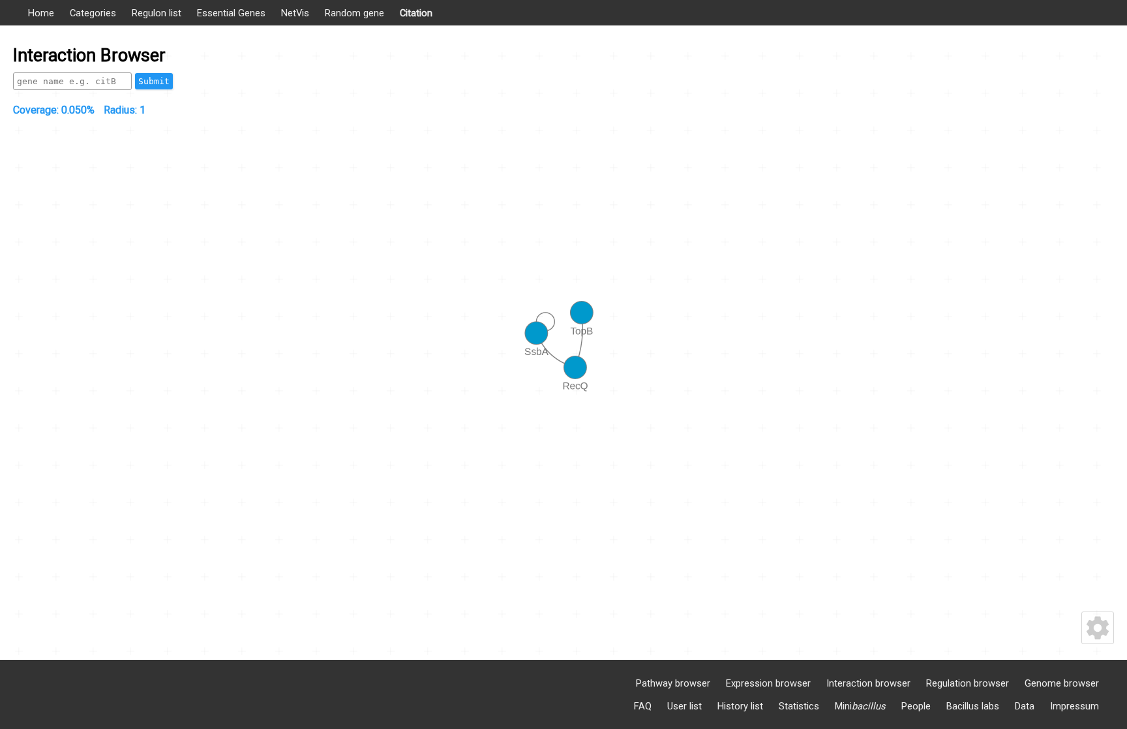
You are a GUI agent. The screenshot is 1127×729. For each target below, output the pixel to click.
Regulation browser (967, 683)
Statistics (799, 706)
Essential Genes (231, 13)
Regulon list (156, 13)
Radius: (124, 110)
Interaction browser (868, 683)
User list (684, 706)
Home (41, 13)
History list (740, 706)
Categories (93, 13)
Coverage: (54, 110)
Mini (860, 706)
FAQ (643, 706)
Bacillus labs (972, 706)
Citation (416, 13)
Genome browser (1062, 683)
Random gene (354, 13)
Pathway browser (673, 683)
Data (1024, 706)
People (916, 706)
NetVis (295, 13)
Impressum (1074, 706)
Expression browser (768, 683)
